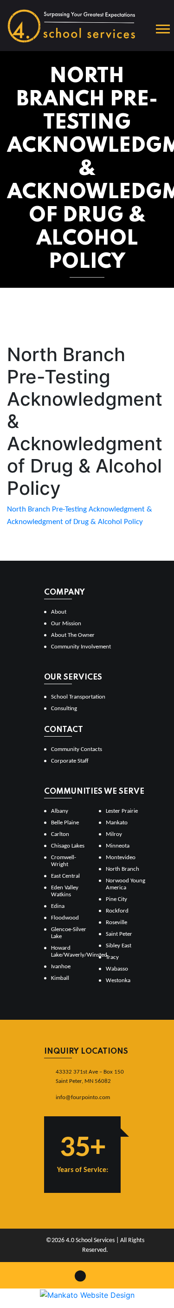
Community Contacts (76, 749)
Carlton (60, 834)
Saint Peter (119, 934)
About (58, 612)
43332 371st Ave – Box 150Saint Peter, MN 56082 (90, 1076)
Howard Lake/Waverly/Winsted (71, 951)
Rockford (117, 911)
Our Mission (66, 624)
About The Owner (73, 635)
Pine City (116, 899)
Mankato (117, 823)
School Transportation (78, 697)
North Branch (122, 869)
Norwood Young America (125, 884)
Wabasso (117, 969)
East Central (65, 876)
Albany (59, 811)
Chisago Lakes (67, 846)
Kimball (60, 978)
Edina (57, 906)
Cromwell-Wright (63, 861)
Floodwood (65, 918)
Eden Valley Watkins (64, 891)
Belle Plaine (65, 823)
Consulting (64, 709)
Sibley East (118, 946)
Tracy (112, 957)
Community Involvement (81, 647)
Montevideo (120, 858)
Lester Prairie (122, 811)
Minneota (117, 846)
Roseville (116, 922)
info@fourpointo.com (83, 1097)
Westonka (118, 981)
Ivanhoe (61, 967)
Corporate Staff (70, 761)
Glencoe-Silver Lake (68, 932)
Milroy (114, 834)
